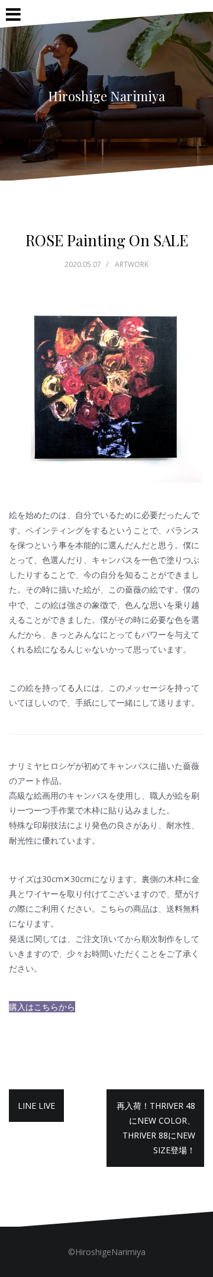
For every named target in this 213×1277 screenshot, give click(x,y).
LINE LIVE (36, 1105)
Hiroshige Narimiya (106, 96)
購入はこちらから (42, 1006)
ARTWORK (132, 264)
